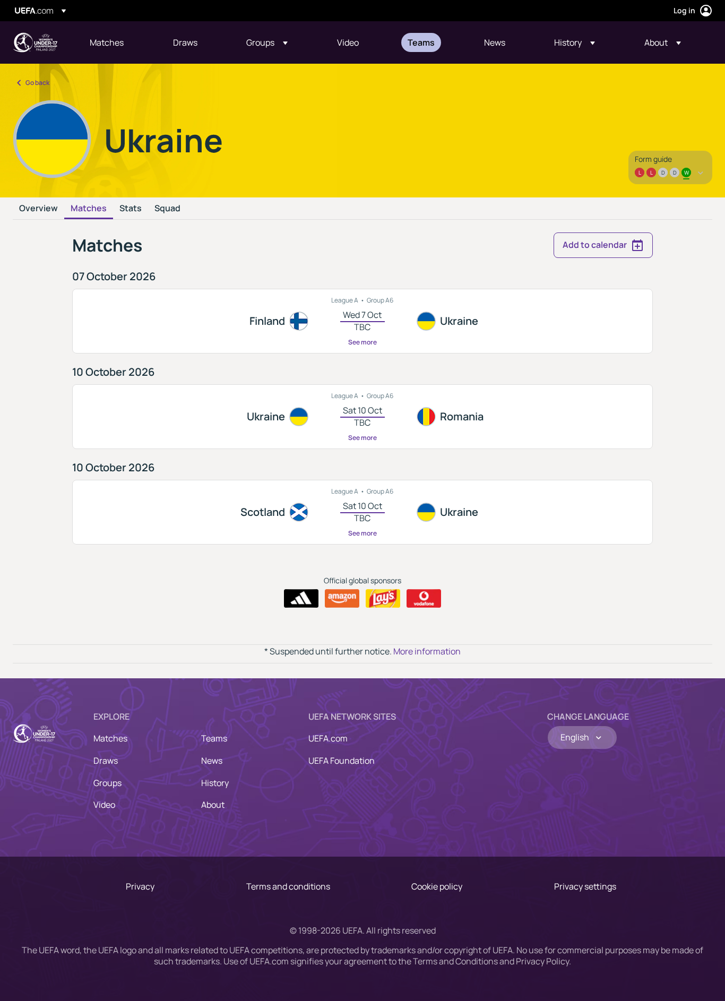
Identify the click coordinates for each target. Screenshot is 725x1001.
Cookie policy (436, 886)
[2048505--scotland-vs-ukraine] (362, 512)
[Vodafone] (424, 598)
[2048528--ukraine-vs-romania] (362, 416)
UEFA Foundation (341, 760)
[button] (267, 42)
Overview (38, 208)
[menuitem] (118, 42)
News (211, 760)
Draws (105, 760)
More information (427, 651)
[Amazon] (342, 598)
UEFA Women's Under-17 (35, 42)
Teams (214, 738)
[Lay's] (383, 598)
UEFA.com (328, 738)
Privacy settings (585, 886)
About (213, 804)
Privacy (140, 886)
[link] (107, 42)
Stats (130, 208)
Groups (107, 783)
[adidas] (301, 598)
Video (104, 804)
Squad (167, 208)
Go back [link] (37, 82)
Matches (89, 208)
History (215, 783)
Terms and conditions (288, 886)
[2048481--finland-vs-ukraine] (362, 321)
